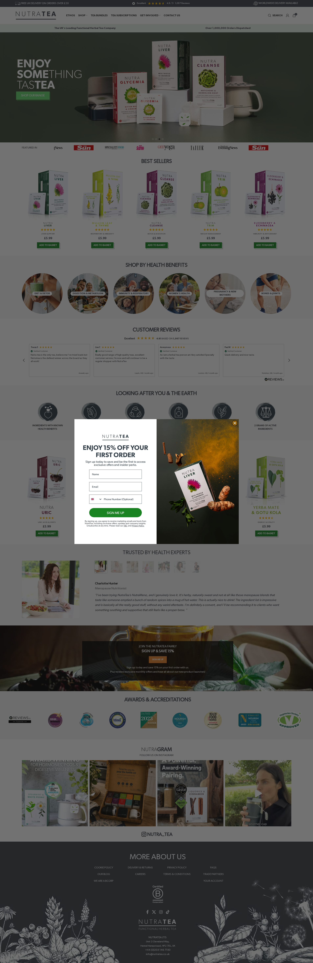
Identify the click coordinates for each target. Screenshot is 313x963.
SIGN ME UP (115, 512)
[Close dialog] (234, 423)
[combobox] (95, 499)
